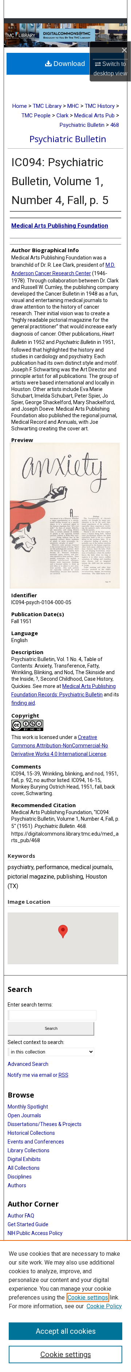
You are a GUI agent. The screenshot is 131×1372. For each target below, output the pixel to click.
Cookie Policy (104, 1306)
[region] (65, 1306)
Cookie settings (88, 1297)
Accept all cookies (66, 1331)
